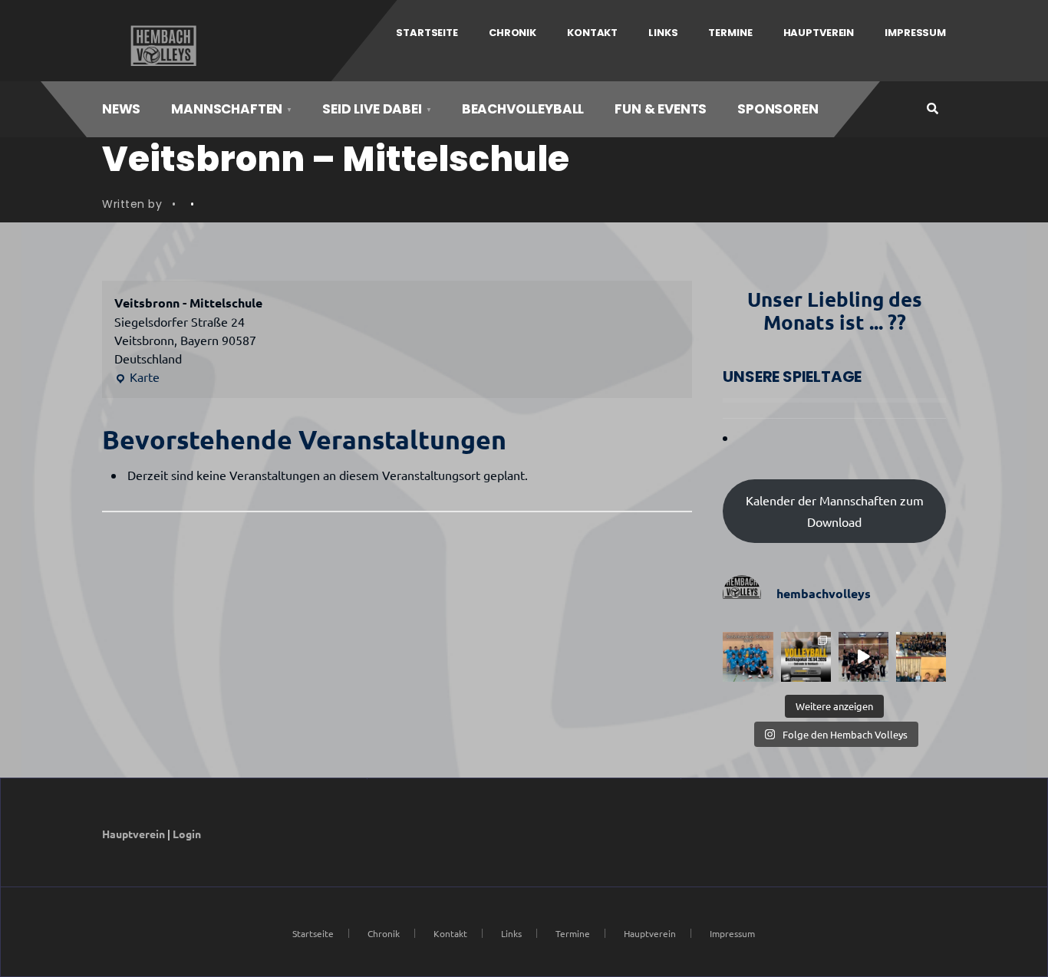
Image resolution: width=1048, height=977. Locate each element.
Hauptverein (819, 32)
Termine (730, 32)
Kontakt (592, 32)
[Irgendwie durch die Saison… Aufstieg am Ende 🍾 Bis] (863, 657)
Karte (137, 377)
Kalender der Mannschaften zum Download (835, 511)
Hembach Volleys (161, 46)
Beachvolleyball (523, 109)
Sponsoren (777, 109)
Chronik (512, 32)
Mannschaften (226, 109)
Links (662, 32)
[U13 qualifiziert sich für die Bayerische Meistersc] (921, 657)
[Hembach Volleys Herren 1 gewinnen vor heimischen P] (748, 657)
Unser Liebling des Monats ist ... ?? (834, 310)
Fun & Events (661, 109)
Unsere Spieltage (792, 376)
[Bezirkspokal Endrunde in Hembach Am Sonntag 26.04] (806, 657)
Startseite (427, 32)
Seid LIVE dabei (371, 109)
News (121, 109)
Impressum (915, 32)
